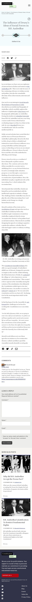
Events (23, 591)
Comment (5, 400)
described (13, 125)
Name (4, 420)
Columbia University (22, 116)
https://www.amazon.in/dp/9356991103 (13, 379)
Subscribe (24, 594)
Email (4, 428)
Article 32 (12, 291)
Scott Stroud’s (24, 102)
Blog (8, 12)
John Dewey (22, 111)
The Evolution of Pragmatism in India (13, 105)
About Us (24, 586)
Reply (3, 381)
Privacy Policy (25, 597)
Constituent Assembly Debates (15, 266)
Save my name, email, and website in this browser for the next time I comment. (15, 437)
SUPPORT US (6, 575)
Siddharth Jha (16, 41)
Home (3, 12)
